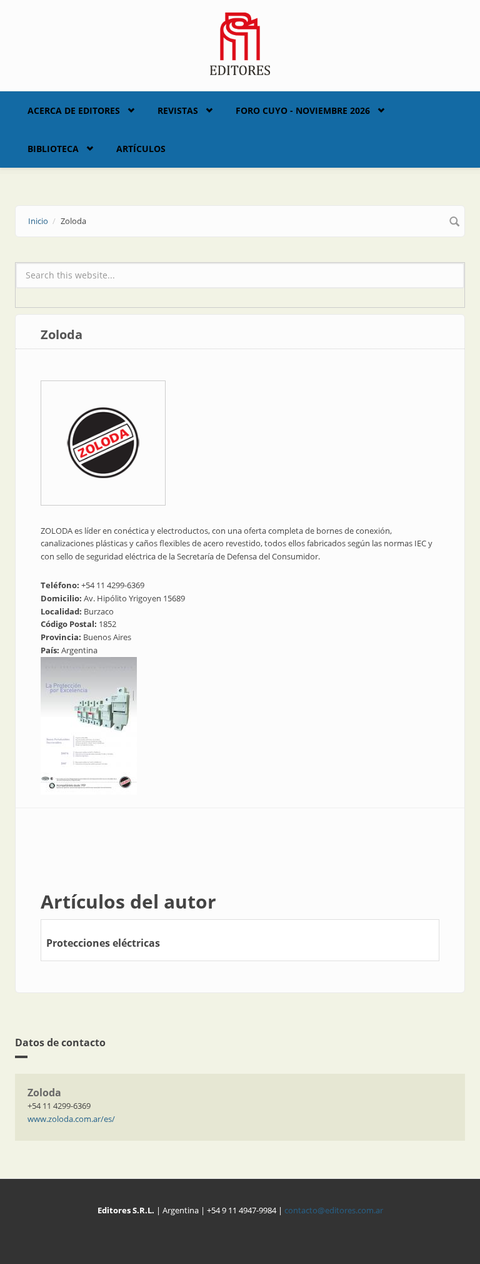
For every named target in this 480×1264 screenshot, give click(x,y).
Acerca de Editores (74, 110)
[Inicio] (240, 42)
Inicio (38, 221)
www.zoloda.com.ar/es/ (71, 1118)
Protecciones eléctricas (103, 943)
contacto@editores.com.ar (333, 1210)
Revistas (178, 110)
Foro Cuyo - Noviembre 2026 (303, 110)
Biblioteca (53, 149)
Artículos (141, 149)
